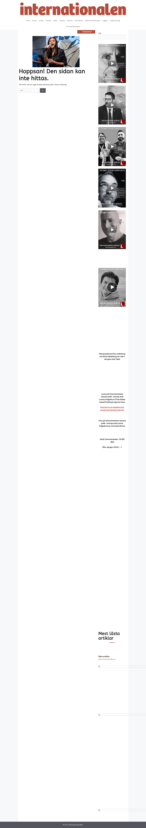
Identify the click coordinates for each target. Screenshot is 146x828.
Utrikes (41, 20)
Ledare (55, 20)
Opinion (62, 20)
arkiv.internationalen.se (107, 659)
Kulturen (70, 20)
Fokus (28, 20)
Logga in (105, 20)
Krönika (48, 20)
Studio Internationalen (92, 20)
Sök (99, 33)
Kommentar (79, 20)
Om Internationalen (73, 26)
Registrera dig (115, 20)
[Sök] (43, 90)
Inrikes (34, 20)
